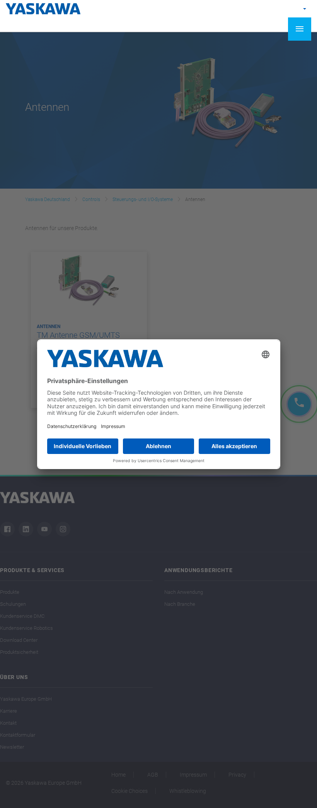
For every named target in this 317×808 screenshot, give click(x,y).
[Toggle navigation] (299, 29)
